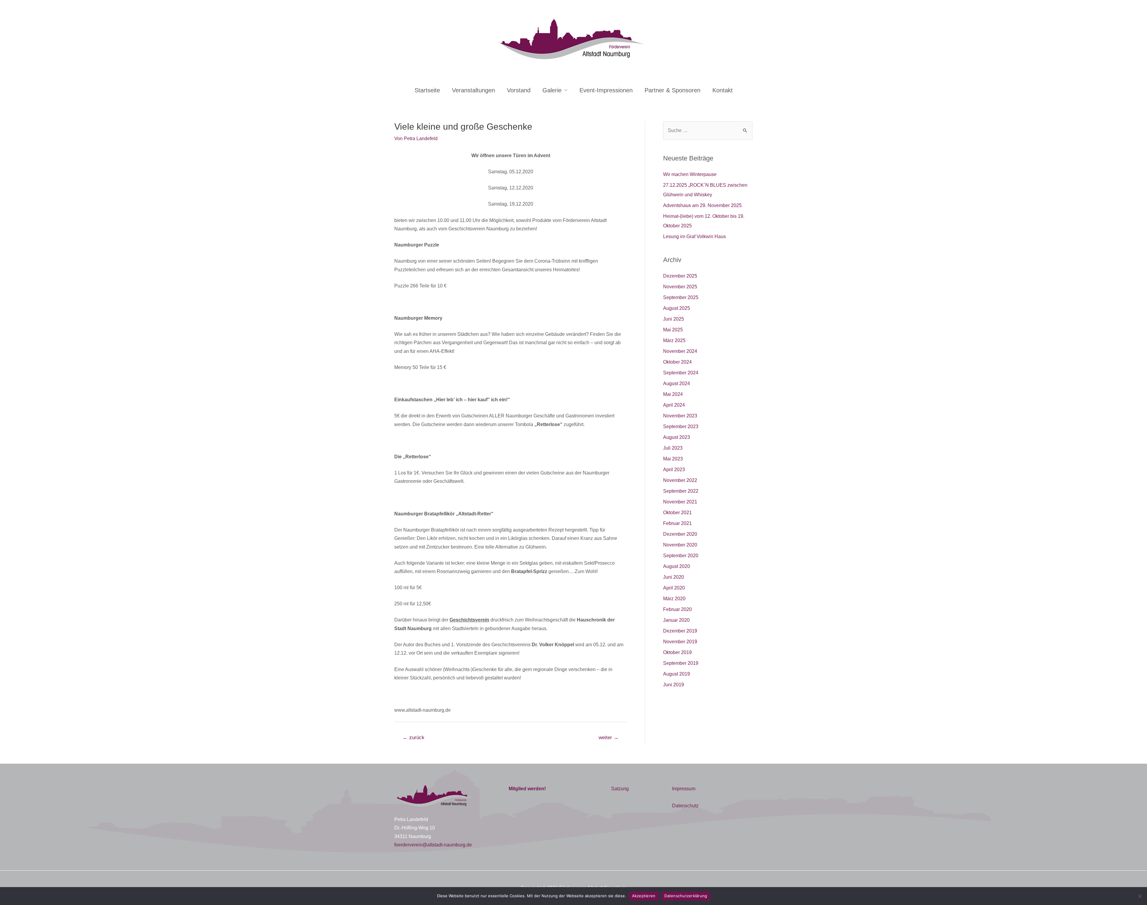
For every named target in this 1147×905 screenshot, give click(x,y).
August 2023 (676, 437)
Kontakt (722, 90)
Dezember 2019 (680, 630)
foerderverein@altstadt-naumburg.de (433, 844)
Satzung (620, 788)
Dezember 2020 (680, 534)
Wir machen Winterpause (690, 174)
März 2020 (674, 598)
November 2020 (680, 544)
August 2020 (676, 566)
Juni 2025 (673, 318)
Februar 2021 (677, 523)
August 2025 (676, 308)
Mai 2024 (673, 394)
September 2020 (680, 555)
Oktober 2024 (677, 362)
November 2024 (680, 351)
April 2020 (674, 587)
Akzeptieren (644, 895)
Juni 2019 (673, 684)
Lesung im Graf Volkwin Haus (694, 236)
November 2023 (680, 415)
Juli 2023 (673, 448)
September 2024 (680, 372)
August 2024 (676, 383)
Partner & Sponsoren (672, 90)
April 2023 (674, 469)
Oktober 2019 (677, 652)
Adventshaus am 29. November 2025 (702, 205)
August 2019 (676, 673)
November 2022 (680, 480)
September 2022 (680, 491)
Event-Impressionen (606, 90)
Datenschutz (685, 805)
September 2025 (680, 297)
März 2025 (674, 340)
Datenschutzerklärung (685, 895)
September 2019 (680, 663)
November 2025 (680, 286)
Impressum (683, 788)
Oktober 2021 (677, 512)
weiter (609, 737)
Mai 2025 (673, 329)
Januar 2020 (676, 620)
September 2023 (680, 426)
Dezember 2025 (680, 275)
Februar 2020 (677, 609)
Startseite (427, 90)
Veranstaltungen (473, 90)
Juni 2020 (673, 577)
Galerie (552, 90)
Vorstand (518, 90)
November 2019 (680, 641)
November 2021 (680, 501)
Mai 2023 (673, 458)
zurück (413, 737)
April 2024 (674, 405)
